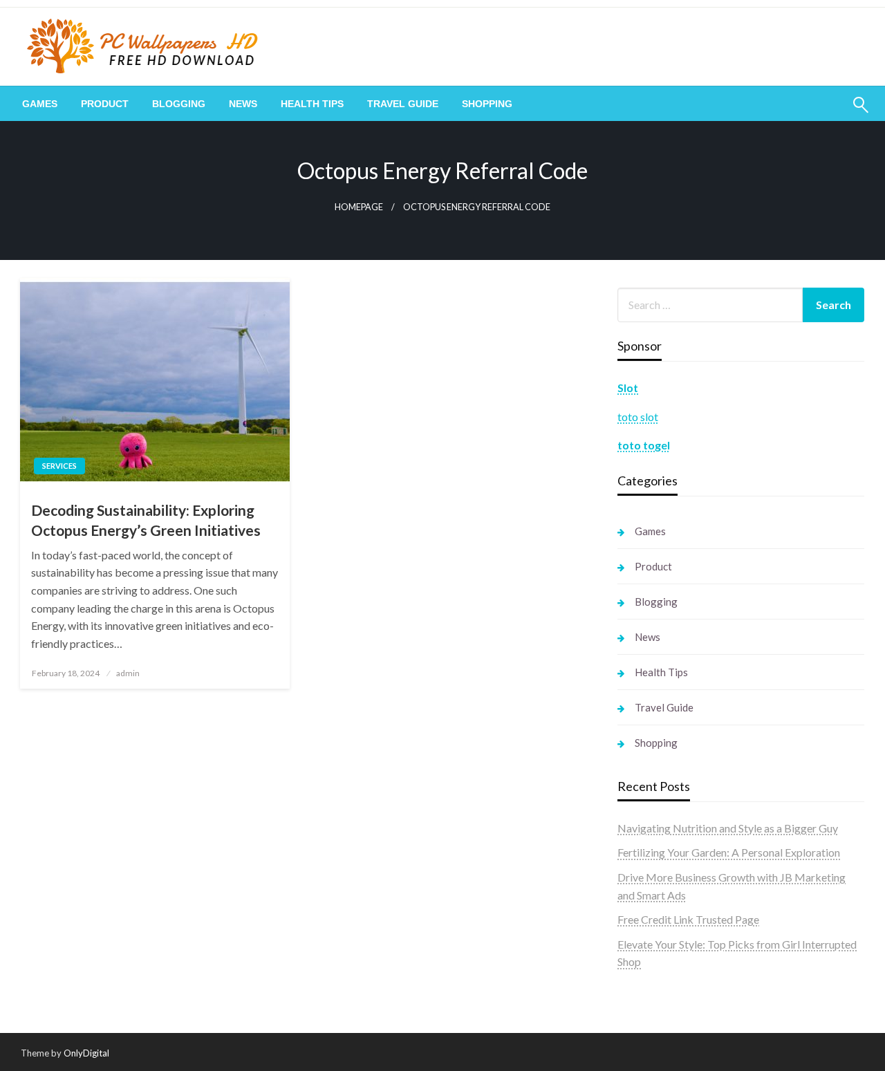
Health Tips (312, 103)
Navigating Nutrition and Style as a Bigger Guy (727, 828)
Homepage (359, 207)
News (243, 103)
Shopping (487, 103)
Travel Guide (402, 103)
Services (59, 465)
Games (39, 103)
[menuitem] (39, 103)
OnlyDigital (86, 1053)
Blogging (178, 103)
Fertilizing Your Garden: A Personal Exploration (728, 852)
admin (128, 673)
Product (105, 103)
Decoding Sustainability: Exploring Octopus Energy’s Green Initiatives (146, 520)
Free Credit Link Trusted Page (688, 919)
